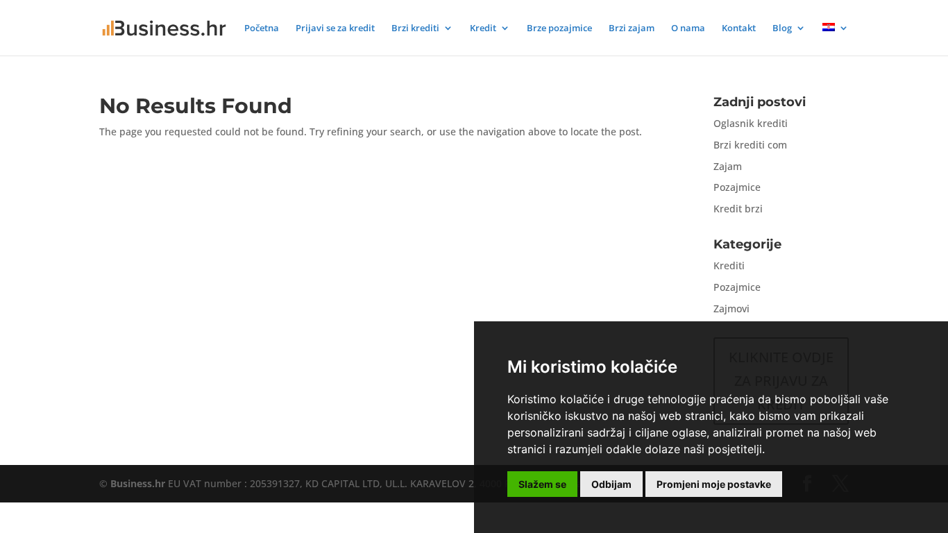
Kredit (483, 28)
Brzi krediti (415, 28)
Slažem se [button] (542, 484)
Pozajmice (737, 187)
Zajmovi (731, 308)
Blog (782, 28)
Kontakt (739, 28)
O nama (688, 28)
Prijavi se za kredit (335, 28)
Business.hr (137, 483)
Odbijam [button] (611, 484)
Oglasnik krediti (750, 123)
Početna (261, 28)
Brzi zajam (631, 28)
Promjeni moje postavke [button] (714, 484)
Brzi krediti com (750, 144)
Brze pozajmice (559, 28)
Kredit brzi (738, 208)
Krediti (729, 265)
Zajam (727, 166)
